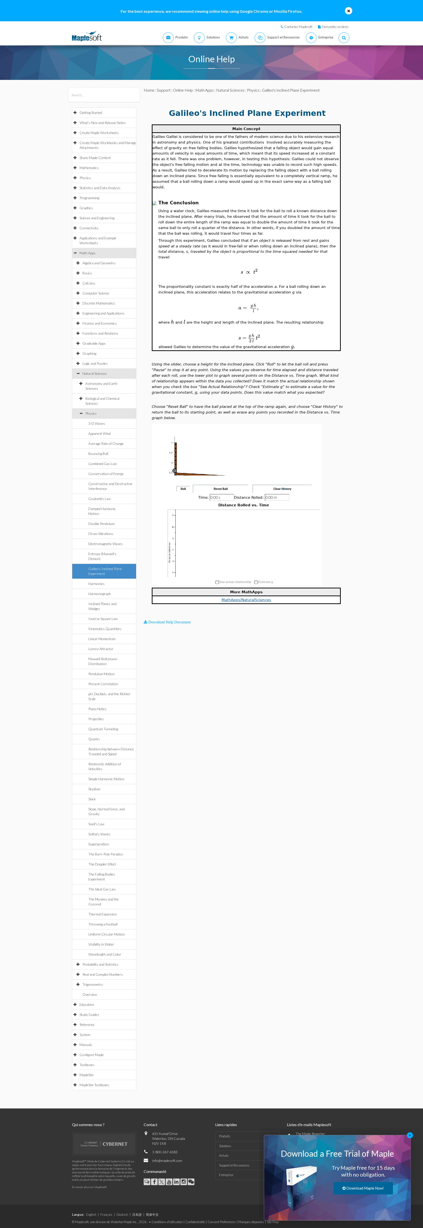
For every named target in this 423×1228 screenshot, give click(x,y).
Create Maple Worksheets (99, 133)
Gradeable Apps (94, 343)
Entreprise (226, 1175)
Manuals (86, 1045)
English (91, 1214)
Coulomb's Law (99, 499)
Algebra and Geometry (99, 263)
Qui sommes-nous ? (88, 1124)
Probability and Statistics (100, 964)
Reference (87, 1024)
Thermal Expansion (102, 914)
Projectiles (96, 719)
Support (164, 90)
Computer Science (95, 293)
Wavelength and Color (104, 954)
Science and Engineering (97, 218)
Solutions (225, 1146)
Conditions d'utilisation (167, 1222)
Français (106, 1214)
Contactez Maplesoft (298, 27)
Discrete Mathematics (98, 303)
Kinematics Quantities (104, 629)
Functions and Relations (100, 333)
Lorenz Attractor (100, 649)
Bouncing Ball (98, 453)
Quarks (94, 739)
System (85, 1035)
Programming (89, 198)
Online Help (183, 90)
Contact (150, 1124)
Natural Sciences (94, 373)
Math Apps (87, 253)
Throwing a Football (103, 924)
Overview (89, 994)
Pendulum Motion (101, 674)
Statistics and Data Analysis (100, 188)
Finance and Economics (99, 323)
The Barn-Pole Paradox (105, 854)
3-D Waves (96, 423)
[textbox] (249, 272)
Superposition (98, 844)
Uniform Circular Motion (106, 934)
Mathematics (89, 168)
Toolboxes (87, 1065)
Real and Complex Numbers (102, 974)
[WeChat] (191, 1182)
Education (87, 1004)
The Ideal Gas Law (102, 889)
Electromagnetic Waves (105, 544)
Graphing (89, 353)
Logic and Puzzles (95, 363)
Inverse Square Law (103, 619)
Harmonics (96, 584)
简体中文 (152, 1214)
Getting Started (91, 112)
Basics (87, 273)
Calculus (88, 283)
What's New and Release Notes (103, 123)
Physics (85, 178)
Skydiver (94, 789)
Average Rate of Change (106, 443)
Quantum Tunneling (103, 729)
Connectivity (89, 228)
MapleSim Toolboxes (94, 1085)
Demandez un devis (335, 27)
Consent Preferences (222, 1222)
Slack (92, 799)
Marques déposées (251, 1222)
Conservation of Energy (106, 474)
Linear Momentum (102, 639)
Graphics (86, 208)
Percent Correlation (103, 684)
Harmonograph (99, 594)
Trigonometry (92, 984)
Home (149, 90)
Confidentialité (195, 1222)
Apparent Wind (99, 433)
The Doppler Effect (102, 864)
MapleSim (87, 1075)
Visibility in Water (101, 944)
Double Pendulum (101, 524)
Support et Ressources (234, 1165)
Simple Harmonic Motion (106, 779)
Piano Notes (97, 709)
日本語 (137, 1214)
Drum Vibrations (100, 534)
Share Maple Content (95, 158)
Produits (224, 1136)
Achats (224, 1155)
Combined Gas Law (102, 464)
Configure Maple (92, 1055)
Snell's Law (96, 824)
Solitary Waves (99, 834)
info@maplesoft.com (167, 1160)
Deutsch (122, 1214)
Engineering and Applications (103, 313)
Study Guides (89, 1014)
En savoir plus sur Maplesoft (89, 1187)
